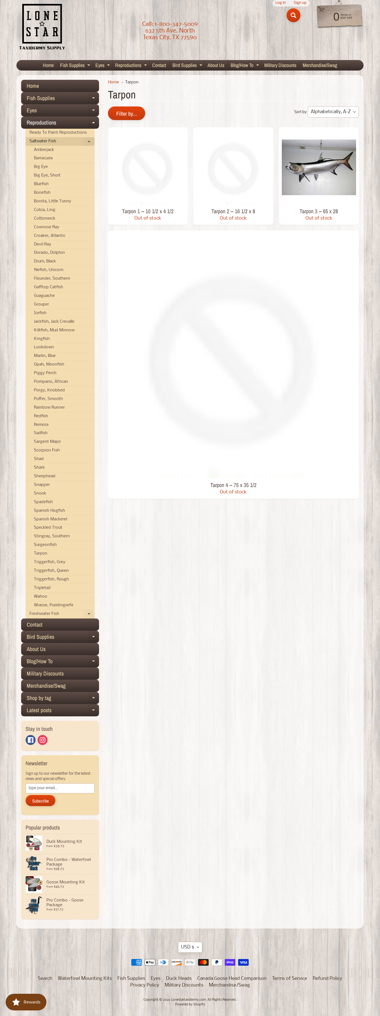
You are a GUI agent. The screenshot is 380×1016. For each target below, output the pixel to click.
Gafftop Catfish (48, 287)
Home (48, 65)
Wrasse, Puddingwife (53, 605)
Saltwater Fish (62, 142)
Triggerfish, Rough (51, 579)
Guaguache (44, 296)
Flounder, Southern (52, 279)
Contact (159, 65)
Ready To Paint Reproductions (58, 133)
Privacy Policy (144, 985)
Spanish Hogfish (49, 511)
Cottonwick (44, 219)
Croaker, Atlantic (49, 236)
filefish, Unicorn (48, 270)
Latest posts (63, 711)
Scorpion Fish (47, 450)
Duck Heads (179, 978)
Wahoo (40, 597)
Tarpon (40, 554)
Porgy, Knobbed (49, 390)
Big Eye (41, 167)
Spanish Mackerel (50, 519)
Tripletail (42, 588)
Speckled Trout (48, 528)
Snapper (42, 485)
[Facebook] (31, 740)
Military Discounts (280, 65)
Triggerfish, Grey (49, 562)
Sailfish (41, 433)
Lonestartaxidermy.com (188, 1000)
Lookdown (44, 347)
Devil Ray (42, 244)
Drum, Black (45, 261)
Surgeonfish (45, 545)
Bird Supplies (188, 66)
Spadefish (43, 502)
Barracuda (43, 158)
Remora (41, 425)
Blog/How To (245, 66)
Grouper (41, 304)
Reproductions (131, 66)
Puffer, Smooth (48, 399)
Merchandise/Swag (320, 65)
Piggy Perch (45, 373)
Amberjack (44, 150)
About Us (216, 65)
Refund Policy (327, 978)
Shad (39, 459)
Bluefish (41, 184)
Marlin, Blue (45, 356)
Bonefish (42, 193)
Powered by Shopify (190, 1004)
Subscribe (40, 801)
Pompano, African (51, 382)
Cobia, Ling (44, 210)
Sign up (300, 3)
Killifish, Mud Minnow (54, 330)
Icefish (40, 313)
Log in (280, 3)
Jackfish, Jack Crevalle (54, 322)
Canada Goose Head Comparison (232, 978)
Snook (40, 493)
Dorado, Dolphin (49, 253)
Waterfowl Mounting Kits (85, 978)
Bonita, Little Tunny (52, 201)
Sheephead (44, 476)
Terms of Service (289, 978)
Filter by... (126, 113)
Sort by (300, 112)
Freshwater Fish (62, 615)
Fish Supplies (76, 66)
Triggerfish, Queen (51, 571)
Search (45, 978)
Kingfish (42, 339)
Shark (39, 468)
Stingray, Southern (52, 536)
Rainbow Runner (49, 408)
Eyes (103, 66)
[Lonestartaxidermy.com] (42, 28)
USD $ (187, 947)
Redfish (41, 416)
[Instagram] (43, 740)
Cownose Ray (46, 227)
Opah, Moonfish (49, 364)
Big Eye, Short (47, 175)
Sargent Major (47, 442)
